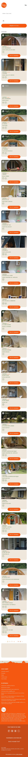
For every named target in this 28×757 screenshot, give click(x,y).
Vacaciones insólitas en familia (8, 685)
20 (20, 641)
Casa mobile (4, 678)
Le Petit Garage (18, 754)
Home (3, 13)
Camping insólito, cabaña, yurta (8, 691)
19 (18, 641)
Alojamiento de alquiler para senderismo (10, 689)
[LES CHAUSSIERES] (4, 5)
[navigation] (14, 675)
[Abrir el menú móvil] (26, 5)
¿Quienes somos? (5, 671)
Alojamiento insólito (5, 687)
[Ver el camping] (14, 55)
